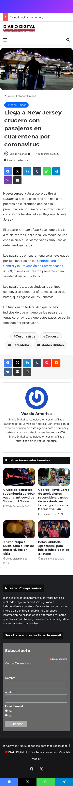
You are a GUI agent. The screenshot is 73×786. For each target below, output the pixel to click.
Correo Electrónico (18, 663)
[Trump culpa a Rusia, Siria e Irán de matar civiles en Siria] (19, 529)
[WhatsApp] (47, 171)
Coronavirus (25, 336)
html (10, 711)
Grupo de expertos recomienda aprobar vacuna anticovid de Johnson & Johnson (19, 495)
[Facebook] (8, 171)
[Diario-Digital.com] (19, 28)
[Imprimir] (27, 372)
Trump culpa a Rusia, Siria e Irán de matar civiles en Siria (18, 547)
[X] (17, 171)
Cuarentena (19, 345)
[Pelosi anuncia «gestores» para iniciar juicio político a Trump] (54, 529)
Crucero (52, 336)
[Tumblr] (37, 171)
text (10, 715)
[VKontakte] (8, 372)
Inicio (10, 96)
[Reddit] (56, 363)
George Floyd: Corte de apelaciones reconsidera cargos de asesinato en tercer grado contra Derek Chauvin (53, 499)
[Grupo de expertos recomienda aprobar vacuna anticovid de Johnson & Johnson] (19, 477)
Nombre (10, 677)
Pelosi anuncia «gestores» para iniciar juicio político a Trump (53, 547)
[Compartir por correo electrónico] (17, 180)
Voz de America (18, 153)
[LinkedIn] (27, 171)
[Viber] (8, 180)
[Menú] (5, 40)
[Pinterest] (47, 363)
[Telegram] (56, 171)
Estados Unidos (26, 96)
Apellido (10, 692)
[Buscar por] (68, 40)
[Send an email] (29, 153)
